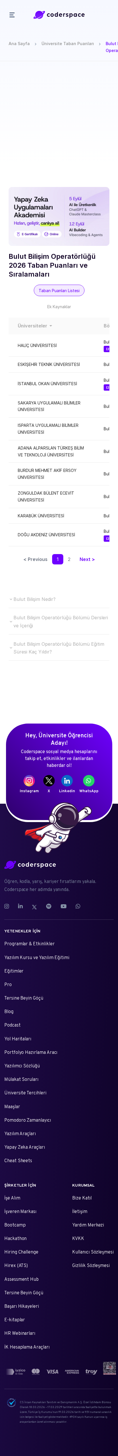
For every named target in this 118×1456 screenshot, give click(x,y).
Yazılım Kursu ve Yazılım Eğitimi (36, 958)
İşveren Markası (20, 1212)
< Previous (35, 559)
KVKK (78, 1239)
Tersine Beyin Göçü (23, 998)
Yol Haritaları (17, 1039)
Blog (8, 1012)
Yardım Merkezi (88, 1225)
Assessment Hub (21, 1280)
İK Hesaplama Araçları (27, 1347)
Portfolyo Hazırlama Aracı (30, 1053)
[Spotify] (49, 907)
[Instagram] (8, 907)
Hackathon (15, 1239)
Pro (8, 985)
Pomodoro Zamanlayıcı (27, 1120)
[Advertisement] (59, 123)
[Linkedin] (20, 907)
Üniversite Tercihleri (25, 1093)
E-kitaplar (14, 1320)
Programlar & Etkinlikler (29, 944)
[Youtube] (63, 907)
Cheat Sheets (18, 1161)
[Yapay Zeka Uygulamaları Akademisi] (59, 216)
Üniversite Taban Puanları (68, 43)
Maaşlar (12, 1107)
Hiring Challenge (21, 1252)
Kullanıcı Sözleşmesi (93, 1252)
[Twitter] (34, 907)
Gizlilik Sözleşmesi (91, 1266)
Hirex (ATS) (16, 1266)
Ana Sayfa (19, 43)
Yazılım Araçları (20, 1134)
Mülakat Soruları (21, 1080)
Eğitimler (13, 971)
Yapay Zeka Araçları (24, 1147)
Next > (87, 559)
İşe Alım (12, 1198)
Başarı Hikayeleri (21, 1307)
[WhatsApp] (78, 907)
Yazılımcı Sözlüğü (22, 1066)
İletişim (79, 1212)
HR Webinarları (19, 1334)
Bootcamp (15, 1225)
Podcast (12, 1025)
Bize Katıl (81, 1198)
